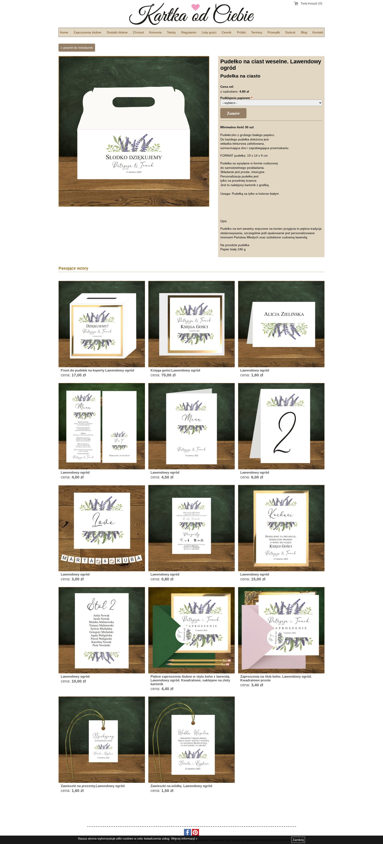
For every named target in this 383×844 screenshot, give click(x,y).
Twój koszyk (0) (311, 3)
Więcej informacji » (184, 838)
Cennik (226, 32)
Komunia (155, 32)
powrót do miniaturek (78, 47)
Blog (304, 32)
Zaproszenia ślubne (87, 32)
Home (64, 32)
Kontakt (318, 32)
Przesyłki (274, 32)
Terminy (256, 32)
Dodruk (290, 32)
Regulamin (188, 32)
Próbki (241, 32)
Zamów (233, 113)
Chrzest (138, 32)
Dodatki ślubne (117, 32)
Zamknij (298, 840)
